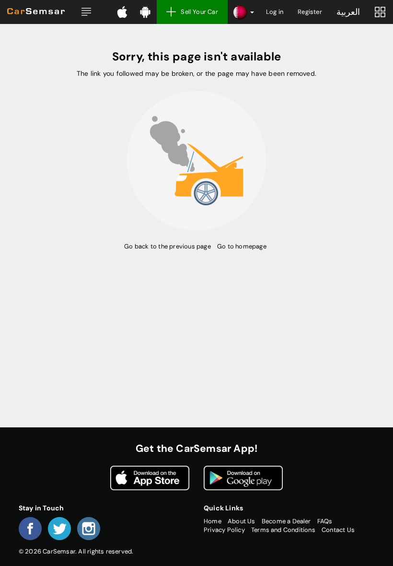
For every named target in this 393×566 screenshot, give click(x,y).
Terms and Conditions (283, 530)
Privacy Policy (224, 530)
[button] (86, 12)
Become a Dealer (286, 521)
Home (212, 521)
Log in (274, 12)
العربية (348, 12)
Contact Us (338, 530)
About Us (241, 521)
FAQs (325, 521)
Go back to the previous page (167, 246)
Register (310, 12)
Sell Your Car (199, 12)
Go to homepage (241, 246)
